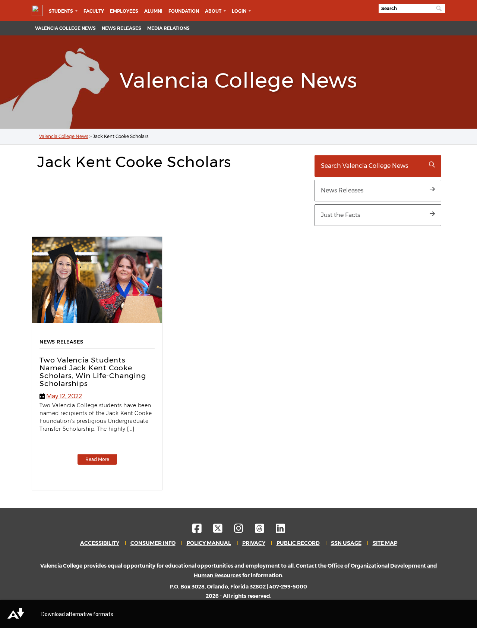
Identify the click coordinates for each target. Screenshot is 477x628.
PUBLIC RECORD (298, 543)
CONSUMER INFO (153, 543)
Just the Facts (340, 215)
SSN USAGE (346, 543)
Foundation (183, 11)
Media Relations (168, 28)
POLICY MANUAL (209, 543)
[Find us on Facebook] (202, 530)
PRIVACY (253, 543)
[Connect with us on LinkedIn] (280, 530)
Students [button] (61, 11)
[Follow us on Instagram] (244, 530)
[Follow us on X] (223, 530)
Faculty (93, 11)
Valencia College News (65, 28)
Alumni (153, 11)
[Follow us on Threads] (265, 530)
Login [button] (239, 11)
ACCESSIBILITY (99, 543)
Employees (124, 11)
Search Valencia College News (364, 165)
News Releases (121, 28)
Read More (97, 459)
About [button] (213, 11)
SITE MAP (385, 543)
